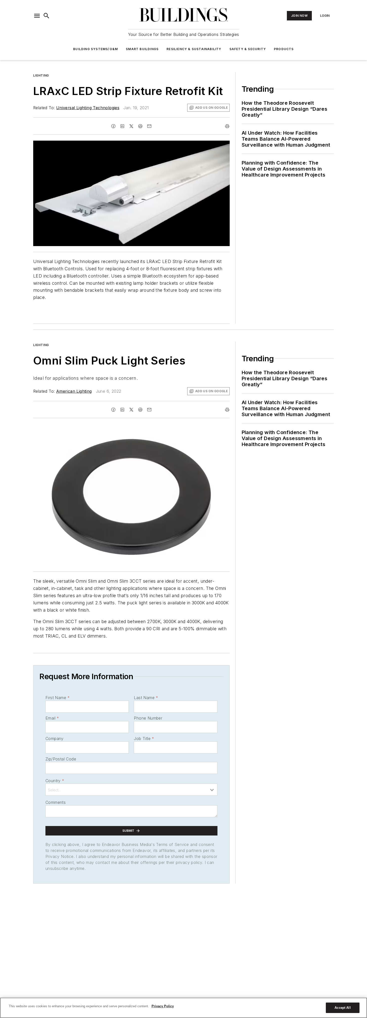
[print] (227, 126)
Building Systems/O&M (95, 49)
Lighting (41, 75)
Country (54, 780)
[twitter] (131, 126)
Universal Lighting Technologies (87, 107)
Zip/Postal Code (60, 758)
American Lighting (74, 391)
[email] (149, 126)
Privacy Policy (163, 1006)
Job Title (144, 738)
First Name (57, 697)
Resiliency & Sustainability (194, 49)
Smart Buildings (142, 49)
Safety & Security (247, 49)
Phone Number (148, 718)
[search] (46, 15)
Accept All (343, 1008)
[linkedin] (122, 126)
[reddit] (140, 126)
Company (54, 738)
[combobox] (131, 790)
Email (52, 718)
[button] (37, 15)
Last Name (146, 697)
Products (284, 49)
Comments (55, 802)
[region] (183, 1008)
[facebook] (113, 126)
